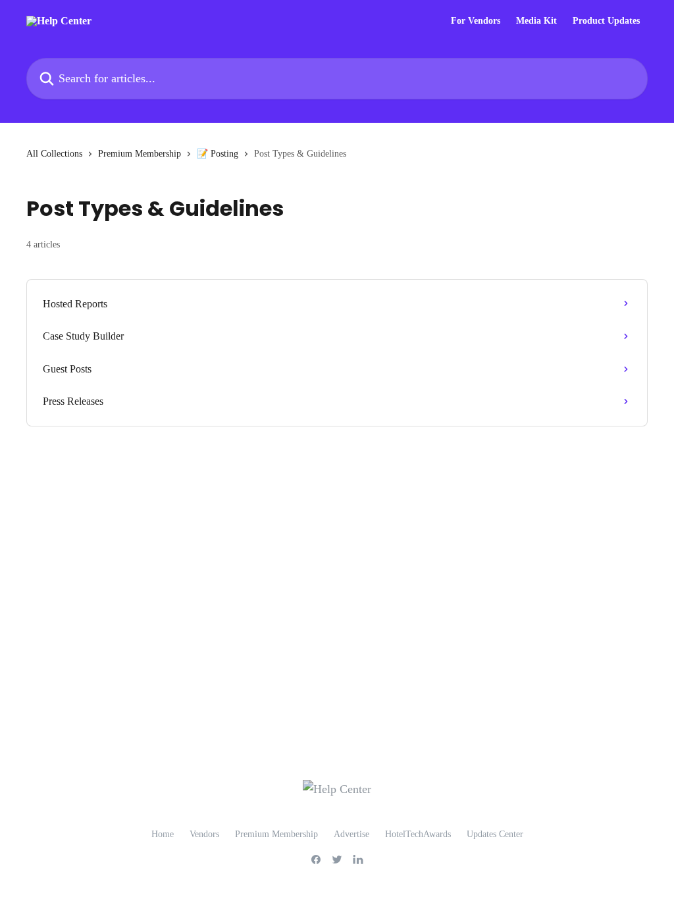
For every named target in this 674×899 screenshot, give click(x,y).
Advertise (351, 834)
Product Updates (606, 21)
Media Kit (536, 21)
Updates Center (495, 834)
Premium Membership (139, 154)
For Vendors (475, 21)
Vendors (204, 834)
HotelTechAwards (418, 834)
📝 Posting (217, 154)
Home (162, 834)
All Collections (54, 154)
